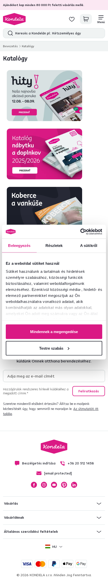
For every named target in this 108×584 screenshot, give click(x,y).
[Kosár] (86, 19)
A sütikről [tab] (88, 245)
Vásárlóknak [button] (14, 517)
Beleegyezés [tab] (19, 245)
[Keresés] (9, 33)
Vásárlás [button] (11, 503)
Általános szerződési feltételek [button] (31, 531)
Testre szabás (51, 348)
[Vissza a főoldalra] (14, 19)
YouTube (54, 485)
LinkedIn (74, 485)
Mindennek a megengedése (54, 332)
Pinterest (64, 485)
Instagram (44, 485)
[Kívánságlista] (72, 19)
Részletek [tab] (54, 245)
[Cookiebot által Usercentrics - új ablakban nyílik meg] (80, 231)
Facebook (34, 485)
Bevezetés (10, 46)
